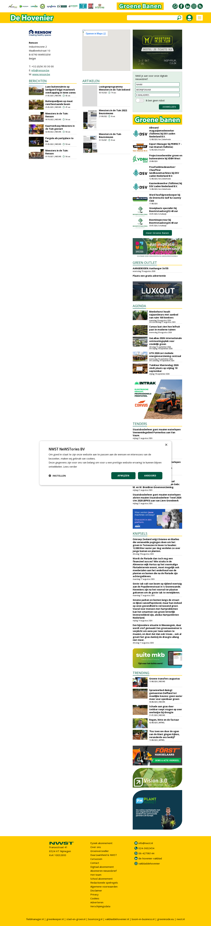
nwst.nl (181, 919)
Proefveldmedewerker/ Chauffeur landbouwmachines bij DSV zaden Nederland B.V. (164, 171)
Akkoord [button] (150, 475)
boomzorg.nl (95, 919)
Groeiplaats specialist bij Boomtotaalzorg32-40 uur (163, 210)
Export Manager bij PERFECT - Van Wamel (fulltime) (165, 145)
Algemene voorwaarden (104, 886)
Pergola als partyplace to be (59, 140)
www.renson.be (41, 74)
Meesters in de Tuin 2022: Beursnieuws (113, 112)
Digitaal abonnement (102, 866)
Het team (95, 874)
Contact (94, 862)
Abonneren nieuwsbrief (103, 870)
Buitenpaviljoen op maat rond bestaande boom (59, 103)
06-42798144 (146, 853)
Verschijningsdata (100, 906)
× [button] (166, 444)
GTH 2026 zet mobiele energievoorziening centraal (165, 355)
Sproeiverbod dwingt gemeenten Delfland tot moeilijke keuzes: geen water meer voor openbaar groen (165, 695)
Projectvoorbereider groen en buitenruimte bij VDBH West (165, 157)
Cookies (94, 898)
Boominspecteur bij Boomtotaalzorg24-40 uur (163, 221)
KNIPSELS (140, 533)
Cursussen (96, 859)
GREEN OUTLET (145, 262)
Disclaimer (96, 890)
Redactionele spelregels (104, 882)
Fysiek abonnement (101, 843)
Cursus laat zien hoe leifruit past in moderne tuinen (164, 328)
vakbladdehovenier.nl (117, 919)
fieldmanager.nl (35, 919)
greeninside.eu (165, 919)
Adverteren (96, 902)
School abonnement (101, 878)
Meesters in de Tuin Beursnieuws (110, 135)
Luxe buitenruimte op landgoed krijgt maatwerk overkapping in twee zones (60, 89)
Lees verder (70, 466)
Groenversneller (99, 851)
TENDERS (140, 423)
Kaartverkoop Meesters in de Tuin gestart (60, 127)
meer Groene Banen (157, 233)
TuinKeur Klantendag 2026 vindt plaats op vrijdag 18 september (163, 368)
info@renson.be (40, 70)
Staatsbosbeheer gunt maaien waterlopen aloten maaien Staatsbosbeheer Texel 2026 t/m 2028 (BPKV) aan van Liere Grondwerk (157, 497)
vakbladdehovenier (149, 863)
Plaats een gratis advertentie (149, 275)
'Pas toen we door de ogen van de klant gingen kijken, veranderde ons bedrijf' (164, 734)
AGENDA (139, 306)
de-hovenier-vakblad (150, 858)
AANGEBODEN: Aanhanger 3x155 (150, 268)
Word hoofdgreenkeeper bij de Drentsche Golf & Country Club (165, 197)
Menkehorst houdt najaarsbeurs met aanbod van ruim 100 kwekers (163, 314)
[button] (57, 475)
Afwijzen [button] (123, 475)
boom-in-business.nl (143, 919)
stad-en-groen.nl (75, 919)
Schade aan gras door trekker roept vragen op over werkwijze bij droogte (165, 709)
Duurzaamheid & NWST (103, 855)
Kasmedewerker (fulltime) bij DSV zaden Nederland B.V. (165, 185)
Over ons (95, 847)
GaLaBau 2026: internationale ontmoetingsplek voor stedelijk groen (165, 341)
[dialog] (105, 463)
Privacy (94, 894)
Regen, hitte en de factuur (164, 719)
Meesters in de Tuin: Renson (56, 115)
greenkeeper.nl (55, 919)
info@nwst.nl (145, 843)
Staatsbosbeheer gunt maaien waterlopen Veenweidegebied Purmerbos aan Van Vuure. (157, 432)
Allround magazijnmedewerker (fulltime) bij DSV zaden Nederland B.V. (162, 132)
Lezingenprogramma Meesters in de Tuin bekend (114, 88)
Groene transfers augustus (164, 678)
